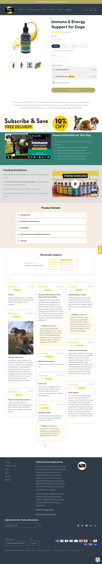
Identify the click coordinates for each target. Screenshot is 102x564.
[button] (21, 10)
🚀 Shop (7, 462)
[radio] (54, 69)
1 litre (84, 46)
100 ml (55, 46)
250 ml (65, 46)
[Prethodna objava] (5, 2)
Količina (53, 55)
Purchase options (57, 65)
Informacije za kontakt (73, 550)
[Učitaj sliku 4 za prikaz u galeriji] (37, 65)
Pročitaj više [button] (44, 344)
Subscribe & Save (64, 76)
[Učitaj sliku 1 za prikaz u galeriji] (13, 65)
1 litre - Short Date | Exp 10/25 (64, 51)
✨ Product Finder (11, 466)
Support (7, 476)
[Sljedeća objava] (96, 2)
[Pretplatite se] (38, 525)
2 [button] (48, 445)
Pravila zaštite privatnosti (44, 550)
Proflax (11, 550)
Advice (7, 469)
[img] (13, 287)
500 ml (75, 46)
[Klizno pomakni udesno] (44, 65)
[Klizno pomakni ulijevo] (7, 65)
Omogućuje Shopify (18, 550)
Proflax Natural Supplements (46, 514)
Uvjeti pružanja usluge (59, 550)
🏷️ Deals (8, 480)
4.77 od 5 (38, 263)
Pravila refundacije (30, 550)
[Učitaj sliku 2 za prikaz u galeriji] (21, 65)
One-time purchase (62, 70)
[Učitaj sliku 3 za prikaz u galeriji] (29, 65)
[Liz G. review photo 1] (20, 338)
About (7, 473)
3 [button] (51, 445)
